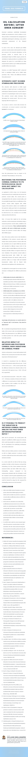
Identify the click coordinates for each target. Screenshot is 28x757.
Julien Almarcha (15, 752)
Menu (25, 1)
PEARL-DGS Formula (14, 8)
